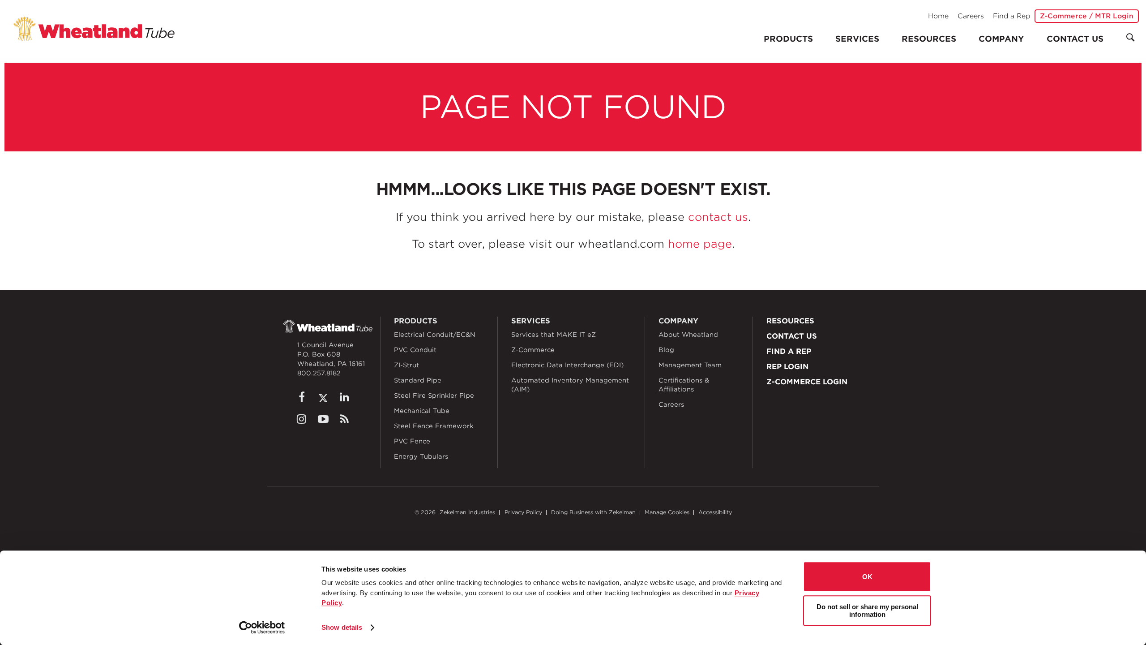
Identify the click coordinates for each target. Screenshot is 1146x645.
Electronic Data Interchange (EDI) (567, 365)
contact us (718, 217)
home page (700, 243)
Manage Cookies (667, 512)
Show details (341, 627)
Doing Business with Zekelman (593, 512)
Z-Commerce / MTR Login (1086, 16)
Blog (666, 349)
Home (938, 16)
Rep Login (787, 366)
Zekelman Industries (467, 512)
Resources (929, 38)
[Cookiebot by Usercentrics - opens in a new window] (262, 627)
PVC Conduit (415, 349)
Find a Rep (1011, 16)
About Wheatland (688, 334)
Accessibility (715, 512)
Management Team (690, 365)
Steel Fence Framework (433, 426)
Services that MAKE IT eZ (553, 334)
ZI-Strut (406, 365)
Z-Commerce (533, 349)
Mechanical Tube (421, 410)
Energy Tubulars (421, 456)
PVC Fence (412, 441)
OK (867, 576)
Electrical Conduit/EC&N (434, 334)
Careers (971, 16)
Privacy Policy (523, 512)
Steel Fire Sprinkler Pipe (434, 395)
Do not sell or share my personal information (867, 610)
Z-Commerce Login (806, 382)
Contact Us (1075, 38)
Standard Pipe (417, 380)
